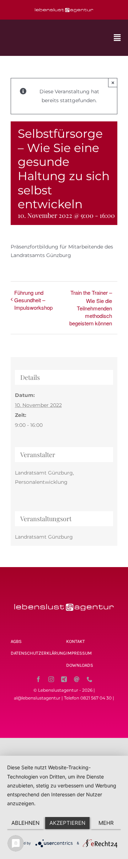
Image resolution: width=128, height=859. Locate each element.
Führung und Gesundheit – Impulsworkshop (33, 300)
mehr (106, 822)
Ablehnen (25, 822)
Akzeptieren (67, 822)
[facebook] (38, 679)
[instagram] (51, 679)
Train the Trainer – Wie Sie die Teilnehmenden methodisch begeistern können (90, 308)
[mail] (77, 679)
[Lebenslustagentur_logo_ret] (64, 8)
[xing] (64, 679)
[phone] (89, 679)
